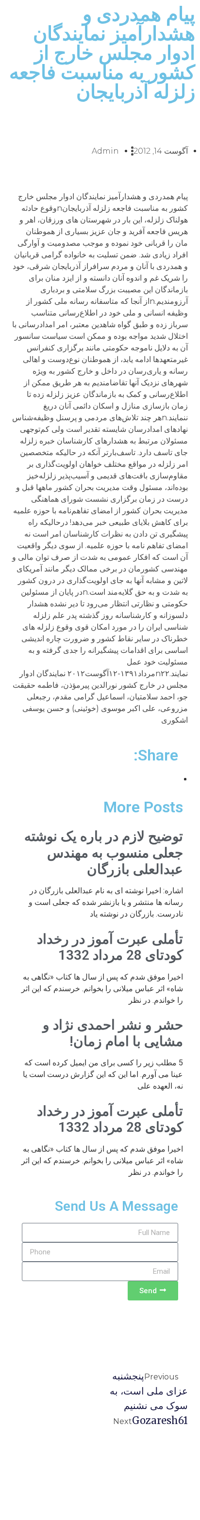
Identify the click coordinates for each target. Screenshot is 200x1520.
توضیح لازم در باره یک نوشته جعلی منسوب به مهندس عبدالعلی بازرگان (103, 852)
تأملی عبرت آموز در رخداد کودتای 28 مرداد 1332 (110, 947)
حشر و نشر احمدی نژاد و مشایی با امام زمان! (113, 1033)
